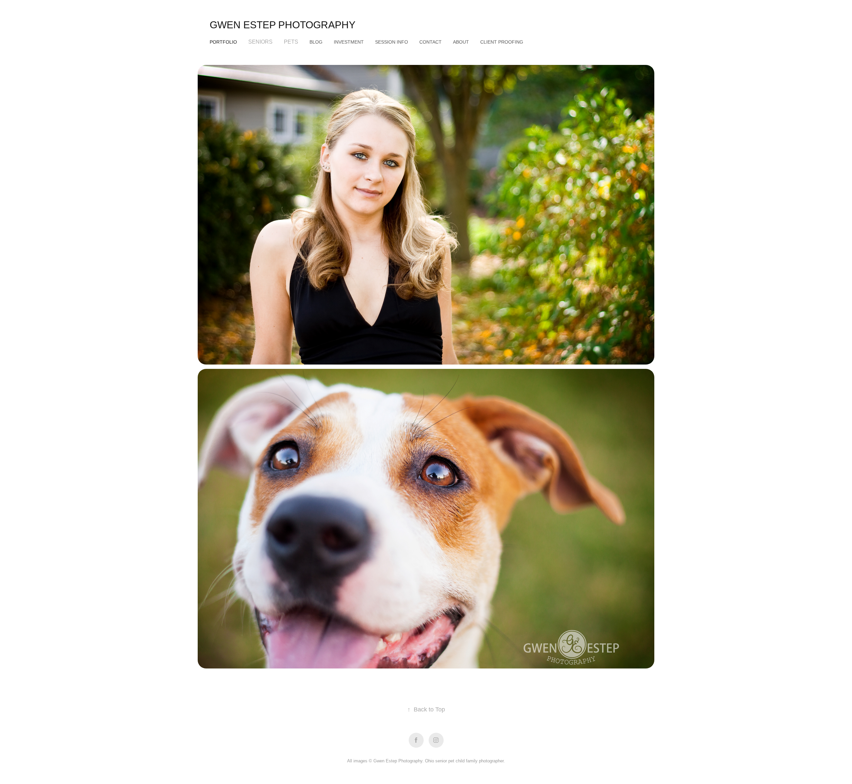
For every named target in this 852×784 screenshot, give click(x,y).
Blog (316, 42)
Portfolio (223, 42)
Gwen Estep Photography (282, 24)
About (461, 42)
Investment (349, 42)
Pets (291, 42)
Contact (430, 42)
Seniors (260, 42)
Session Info (391, 42)
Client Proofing (501, 42)
